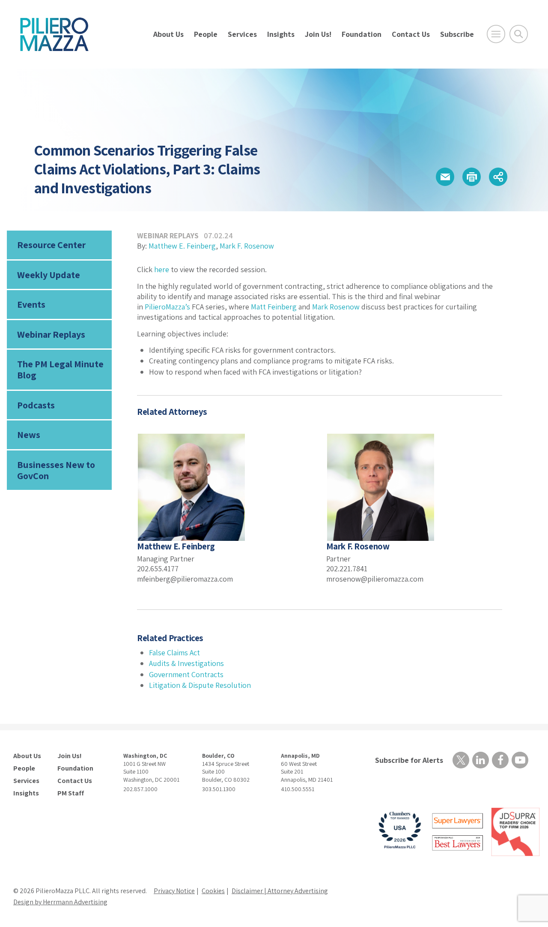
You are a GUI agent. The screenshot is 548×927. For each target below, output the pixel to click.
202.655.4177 (158, 568)
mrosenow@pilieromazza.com (374, 579)
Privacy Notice (174, 890)
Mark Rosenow (336, 307)
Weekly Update (48, 275)
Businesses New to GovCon (56, 470)
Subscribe (457, 34)
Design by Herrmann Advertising (60, 901)
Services (242, 34)
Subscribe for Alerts (409, 760)
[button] (445, 177)
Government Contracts (186, 674)
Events (31, 304)
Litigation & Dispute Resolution (200, 685)
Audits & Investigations (186, 663)
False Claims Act (174, 652)
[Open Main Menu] (496, 34)
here (161, 269)
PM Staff (70, 793)
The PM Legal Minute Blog (60, 369)
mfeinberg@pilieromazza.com (185, 579)
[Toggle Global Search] (518, 34)
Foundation (361, 34)
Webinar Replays (51, 334)
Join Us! (318, 34)
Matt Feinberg (274, 307)
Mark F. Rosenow (247, 246)
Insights (281, 34)
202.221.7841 (346, 568)
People (205, 34)
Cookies (213, 890)
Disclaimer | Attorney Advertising (280, 890)
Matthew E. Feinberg (182, 246)
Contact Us (411, 34)
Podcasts (36, 405)
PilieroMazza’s (167, 307)
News (28, 435)
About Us (168, 34)
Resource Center (51, 245)
